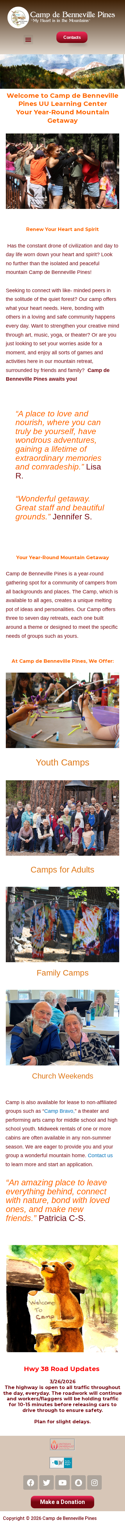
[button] (28, 39)
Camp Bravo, (59, 1111)
